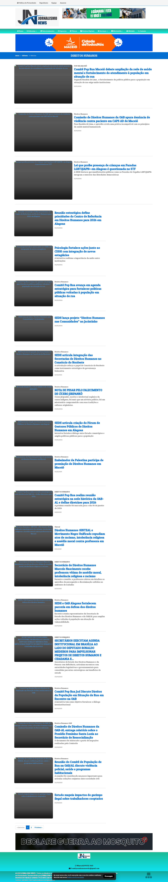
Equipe (54, 3)
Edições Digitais (88, 31)
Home (21, 31)
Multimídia (117, 31)
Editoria (25, 55)
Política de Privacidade (27, 3)
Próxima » (38, 827)
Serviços (102, 31)
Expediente (44, 3)
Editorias (31, 31)
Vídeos (74, 31)
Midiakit (131, 31)
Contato (142, 31)
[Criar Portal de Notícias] (149, 875)
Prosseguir (109, 876)
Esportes (63, 31)
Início (17, 55)
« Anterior (21, 827)
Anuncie (63, 3)
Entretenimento (48, 31)
